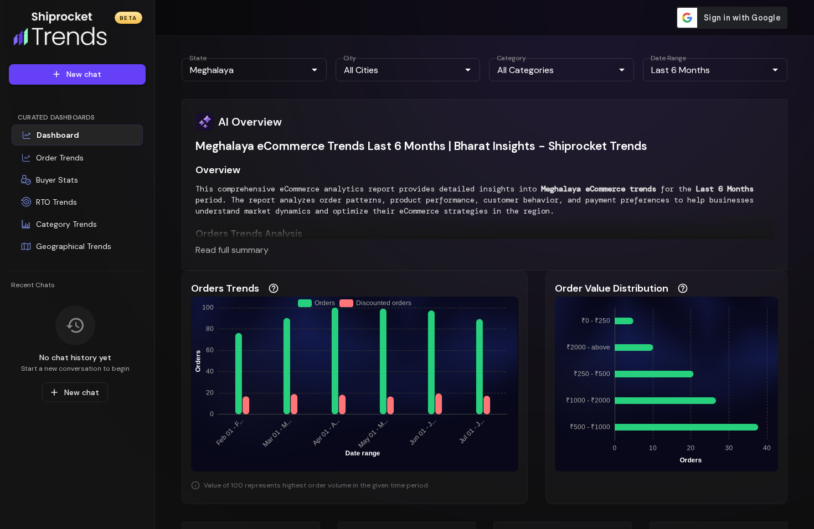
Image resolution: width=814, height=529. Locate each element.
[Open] (314, 69)
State (198, 58)
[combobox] (245, 69)
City (349, 58)
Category (511, 58)
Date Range (668, 58)
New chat (83, 74)
